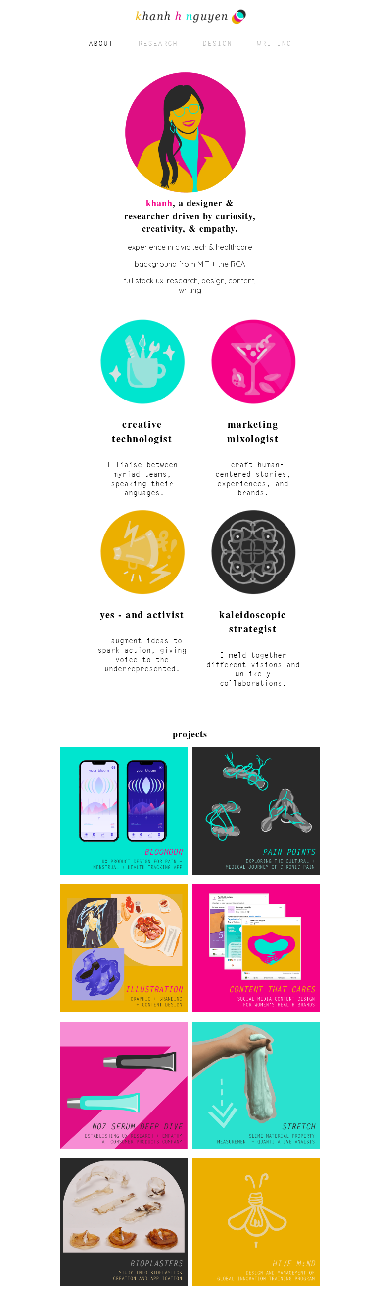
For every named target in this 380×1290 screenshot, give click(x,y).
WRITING (274, 43)
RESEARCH (158, 43)
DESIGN (217, 43)
